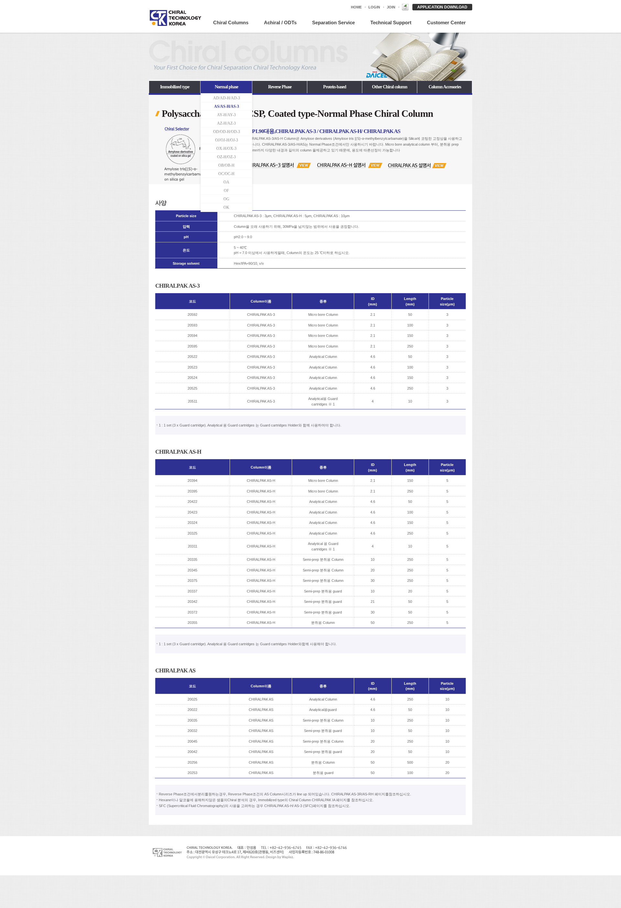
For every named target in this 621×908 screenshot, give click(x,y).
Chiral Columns (230, 22)
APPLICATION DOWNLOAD (442, 7)
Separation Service (333, 22)
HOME (356, 7)
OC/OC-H (226, 174)
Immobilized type (174, 86)
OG (226, 199)
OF (226, 190)
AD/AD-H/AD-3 (226, 98)
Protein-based (334, 86)
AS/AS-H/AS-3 (226, 106)
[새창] (405, 7)
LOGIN (374, 7)
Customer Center (446, 22)
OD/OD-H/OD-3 (226, 131)
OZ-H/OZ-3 (226, 157)
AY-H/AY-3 (226, 115)
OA (226, 182)
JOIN (391, 7)
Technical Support (390, 22)
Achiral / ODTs (280, 22)
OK (226, 207)
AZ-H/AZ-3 (226, 123)
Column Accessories (445, 86)
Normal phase (226, 86)
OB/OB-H (226, 165)
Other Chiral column (389, 86)
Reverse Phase (279, 86)
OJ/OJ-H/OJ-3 (226, 140)
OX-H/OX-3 (226, 148)
